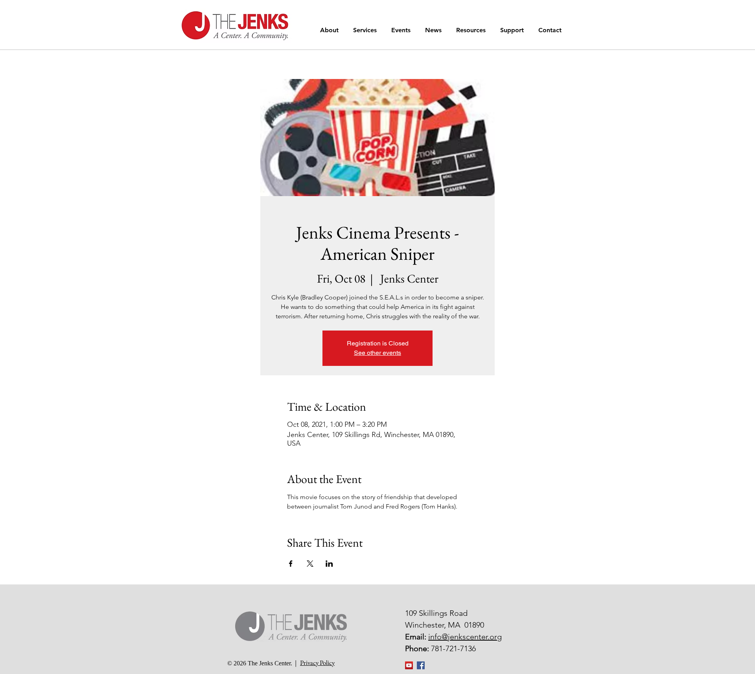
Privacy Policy (317, 662)
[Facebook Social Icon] (421, 665)
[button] (330, 30)
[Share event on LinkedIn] (329, 563)
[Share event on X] (310, 563)
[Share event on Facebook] (291, 563)
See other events (377, 352)
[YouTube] (409, 665)
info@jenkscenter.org (465, 636)
